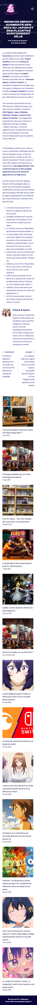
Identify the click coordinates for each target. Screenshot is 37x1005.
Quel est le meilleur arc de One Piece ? (18, 652)
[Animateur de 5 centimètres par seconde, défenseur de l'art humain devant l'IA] (18, 814)
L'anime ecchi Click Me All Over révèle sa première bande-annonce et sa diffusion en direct (17, 789)
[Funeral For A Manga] (10, 8)
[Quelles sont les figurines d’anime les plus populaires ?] (18, 589)
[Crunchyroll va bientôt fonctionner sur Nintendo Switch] (18, 722)
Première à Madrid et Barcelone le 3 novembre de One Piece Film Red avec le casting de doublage (8, 364)
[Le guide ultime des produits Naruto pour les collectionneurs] (18, 544)
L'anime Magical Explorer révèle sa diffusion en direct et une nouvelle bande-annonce (16, 697)
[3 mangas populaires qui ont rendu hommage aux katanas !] (18, 455)
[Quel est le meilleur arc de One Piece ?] (18, 633)
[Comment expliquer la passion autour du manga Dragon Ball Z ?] (18, 411)
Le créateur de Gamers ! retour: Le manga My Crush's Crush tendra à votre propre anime (18, 984)
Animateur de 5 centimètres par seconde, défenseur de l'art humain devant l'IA (16, 836)
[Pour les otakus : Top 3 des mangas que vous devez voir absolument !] (18, 500)
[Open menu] (32, 8)
